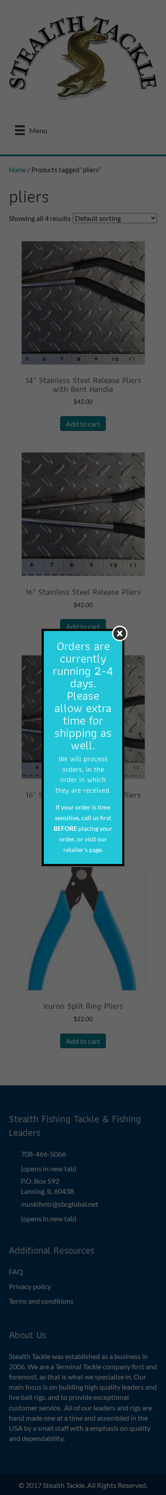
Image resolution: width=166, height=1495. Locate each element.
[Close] (119, 633)
